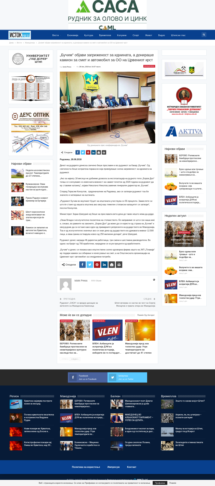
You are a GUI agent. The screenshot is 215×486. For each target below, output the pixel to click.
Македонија (149, 66)
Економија (72, 35)
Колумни (121, 35)
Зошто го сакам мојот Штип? (190, 401)
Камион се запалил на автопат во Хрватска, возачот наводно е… (37, 230)
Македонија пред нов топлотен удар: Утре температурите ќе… (85, 431)
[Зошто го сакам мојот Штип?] (167, 404)
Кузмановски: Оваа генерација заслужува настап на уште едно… (37, 187)
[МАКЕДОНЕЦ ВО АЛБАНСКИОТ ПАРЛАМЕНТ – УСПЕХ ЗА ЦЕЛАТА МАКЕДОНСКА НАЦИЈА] (117, 418)
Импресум (114, 467)
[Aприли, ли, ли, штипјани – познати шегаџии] (167, 418)
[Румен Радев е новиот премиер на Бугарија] (17, 201)
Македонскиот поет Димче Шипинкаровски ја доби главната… (139, 404)
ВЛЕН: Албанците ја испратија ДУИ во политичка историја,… (190, 200)
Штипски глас (178, 35)
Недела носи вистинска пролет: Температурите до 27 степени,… (38, 173)
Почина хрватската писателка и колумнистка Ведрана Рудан (39, 417)
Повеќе (172, 483)
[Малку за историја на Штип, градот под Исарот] (167, 432)
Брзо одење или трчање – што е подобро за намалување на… (191, 172)
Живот (148, 35)
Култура (88, 35)
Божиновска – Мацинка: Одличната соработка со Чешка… (87, 445)
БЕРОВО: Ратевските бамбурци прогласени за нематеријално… (190, 158)
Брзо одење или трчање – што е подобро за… (187, 254)
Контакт (131, 467)
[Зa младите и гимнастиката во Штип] (167, 445)
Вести (55, 35)
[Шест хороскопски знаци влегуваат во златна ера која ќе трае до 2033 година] (17, 215)
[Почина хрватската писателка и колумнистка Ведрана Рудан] (16, 418)
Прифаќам (160, 483)
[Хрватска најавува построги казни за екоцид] (16, 404)
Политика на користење (86, 467)
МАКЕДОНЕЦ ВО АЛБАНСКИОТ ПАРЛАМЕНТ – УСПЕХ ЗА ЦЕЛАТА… (139, 417)
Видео (161, 35)
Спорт (136, 35)
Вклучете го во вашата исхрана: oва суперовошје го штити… (191, 186)
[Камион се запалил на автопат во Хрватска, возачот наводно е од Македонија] (17, 231)
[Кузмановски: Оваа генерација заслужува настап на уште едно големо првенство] (17, 187)
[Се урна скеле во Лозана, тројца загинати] (117, 445)
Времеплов (105, 35)
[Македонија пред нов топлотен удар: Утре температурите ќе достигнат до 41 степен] (140, 330)
